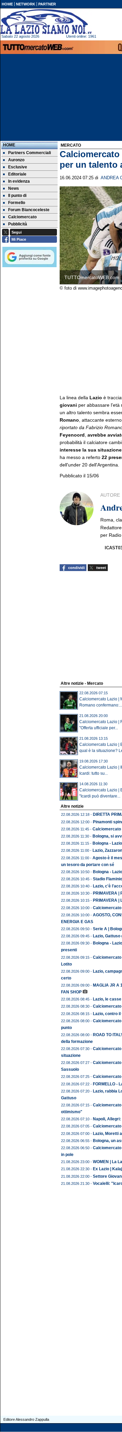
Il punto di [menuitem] (17, 195)
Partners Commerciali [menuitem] (29, 152)
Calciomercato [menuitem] (22, 217)
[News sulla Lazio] (46, 21)
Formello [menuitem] (16, 202)
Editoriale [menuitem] (17, 174)
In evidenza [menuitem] (19, 181)
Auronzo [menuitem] (16, 160)
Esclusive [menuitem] (17, 167)
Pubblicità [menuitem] (17, 224)
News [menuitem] (13, 188)
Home (9, 145)
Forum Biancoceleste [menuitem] (28, 209)
